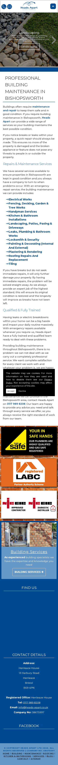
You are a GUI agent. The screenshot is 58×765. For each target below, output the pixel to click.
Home (6, 753)
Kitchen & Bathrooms (17, 756)
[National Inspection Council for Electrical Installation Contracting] (29, 505)
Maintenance (33, 753)
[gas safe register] (29, 441)
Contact (23, 759)
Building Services (28, 571)
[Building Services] (29, 534)
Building (17, 753)
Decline (22, 391)
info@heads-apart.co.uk (33, 707)
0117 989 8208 (31, 702)
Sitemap (36, 759)
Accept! (11, 391)
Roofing (48, 753)
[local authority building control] (29, 473)
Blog (50, 756)
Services (38, 756)
